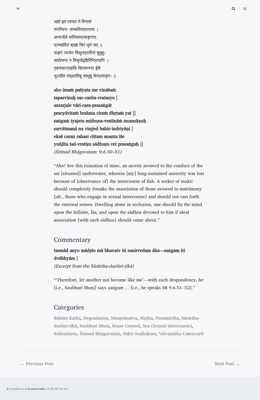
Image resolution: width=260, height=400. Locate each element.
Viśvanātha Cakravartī (181, 333)
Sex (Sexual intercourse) (167, 326)
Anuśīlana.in (17, 389)
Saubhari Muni (94, 326)
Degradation (95, 318)
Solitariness (65, 333)
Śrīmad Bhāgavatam (100, 333)
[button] (234, 9)
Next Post (227, 363)
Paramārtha (167, 318)
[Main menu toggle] (244, 9)
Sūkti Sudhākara (139, 333)
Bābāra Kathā (67, 318)
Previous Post (36, 363)
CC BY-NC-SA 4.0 (56, 389)
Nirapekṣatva (124, 318)
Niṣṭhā (146, 318)
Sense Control (126, 326)
